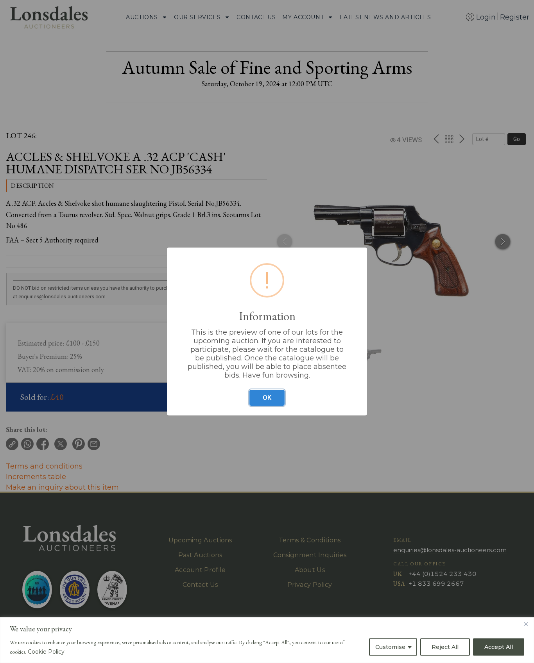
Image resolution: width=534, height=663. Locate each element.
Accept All (498, 647)
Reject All (445, 647)
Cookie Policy (46, 651)
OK (267, 397)
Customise (390, 647)
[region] (267, 640)
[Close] (525, 624)
